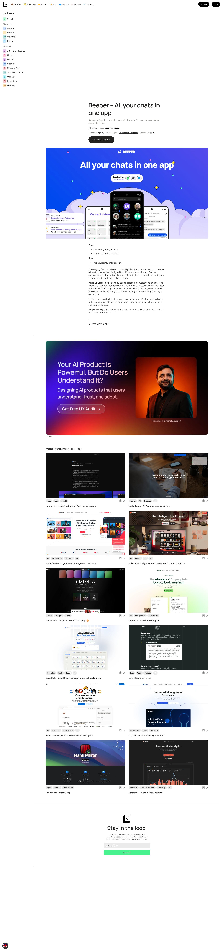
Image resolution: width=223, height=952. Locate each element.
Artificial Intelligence (16, 51)
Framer (10, 59)
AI (140, 501)
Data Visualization (147, 787)
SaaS (60, 673)
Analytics (133, 787)
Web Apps (154, 730)
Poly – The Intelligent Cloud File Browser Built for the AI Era (157, 563)
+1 (155, 501)
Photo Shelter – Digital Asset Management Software (71, 563)
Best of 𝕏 (11, 41)
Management (140, 615)
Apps (49, 501)
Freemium (55, 730)
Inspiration (12, 81)
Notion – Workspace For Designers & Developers (69, 735)
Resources (8, 46)
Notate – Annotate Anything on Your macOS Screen (71, 506)
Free (56, 501)
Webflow (11, 63)
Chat (107, 128)
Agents (132, 501)
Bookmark (95, 128)
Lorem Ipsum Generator (140, 678)
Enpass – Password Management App (147, 735)
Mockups (11, 76)
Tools (139, 673)
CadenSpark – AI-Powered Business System (150, 506)
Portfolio (11, 32)
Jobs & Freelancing (15, 72)
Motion (137, 558)
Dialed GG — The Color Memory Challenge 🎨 (67, 620)
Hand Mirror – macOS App (58, 792)
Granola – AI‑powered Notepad (144, 620)
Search (10, 19)
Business (147, 501)
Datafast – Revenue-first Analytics (145, 792)
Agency (10, 28)
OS (145, 558)
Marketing (51, 673)
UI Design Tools (13, 68)
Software (69, 558)
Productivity (124, 133)
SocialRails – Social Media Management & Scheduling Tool (73, 678)
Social (68, 673)
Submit (204, 4)
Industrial (11, 36)
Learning (11, 85)
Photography (57, 558)
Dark (132, 673)
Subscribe (127, 853)
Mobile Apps (114, 128)
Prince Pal (151, 132)
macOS (64, 501)
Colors (49, 615)
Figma (10, 55)
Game (68, 615)
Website (148, 673)
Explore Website (100, 139)
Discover (11, 13)
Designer (59, 615)
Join (216, 4)
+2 (77, 558)
